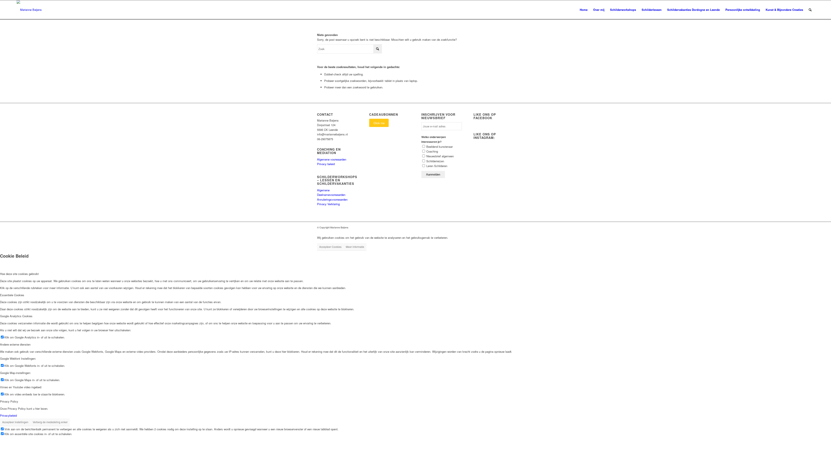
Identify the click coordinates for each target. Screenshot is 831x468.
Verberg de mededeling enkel (50, 422)
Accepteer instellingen (15, 422)
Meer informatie (355, 247)
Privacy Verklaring (328, 204)
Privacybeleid (8, 415)
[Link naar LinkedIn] (510, 227)
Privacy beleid (326, 164)
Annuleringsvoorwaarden (332, 199)
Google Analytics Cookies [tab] (16, 316)
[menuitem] (583, 9)
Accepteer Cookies (330, 247)
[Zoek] (810, 9)
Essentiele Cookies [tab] (12, 295)
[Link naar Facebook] (504, 227)
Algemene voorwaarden (331, 159)
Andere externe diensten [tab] (15, 344)
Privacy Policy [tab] (9, 401)
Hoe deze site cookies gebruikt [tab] (19, 274)
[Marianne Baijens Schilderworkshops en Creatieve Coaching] (29, 9)
